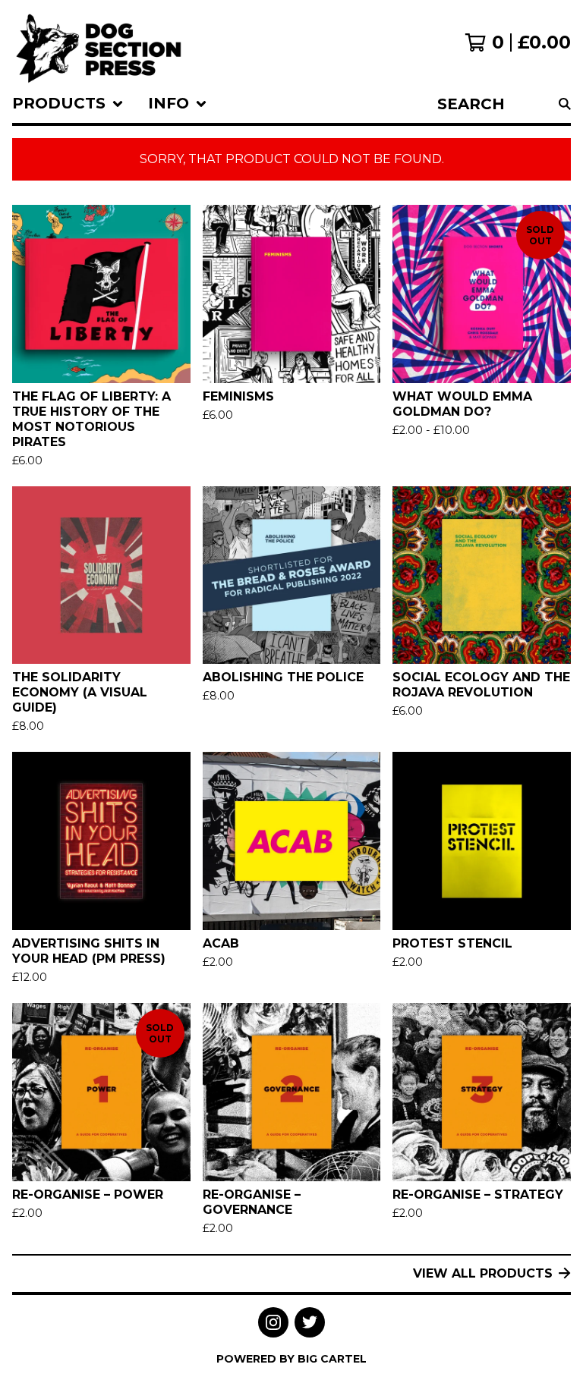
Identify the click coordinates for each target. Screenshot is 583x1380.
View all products (483, 1273)
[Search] (565, 104)
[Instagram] (273, 1322)
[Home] (99, 42)
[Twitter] (310, 1322)
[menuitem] (68, 104)
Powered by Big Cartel (291, 1359)
